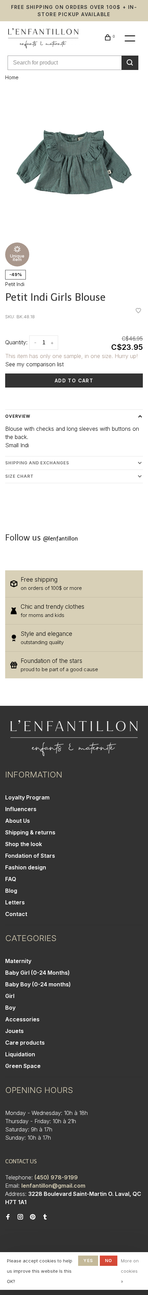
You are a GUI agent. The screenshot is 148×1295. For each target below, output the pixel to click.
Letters (15, 902)
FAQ (10, 879)
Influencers (20, 809)
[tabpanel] (74, 161)
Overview (17, 416)
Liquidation (20, 1054)
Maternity (18, 961)
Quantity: (16, 342)
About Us (17, 820)
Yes (88, 1260)
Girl (9, 996)
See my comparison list (34, 364)
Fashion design (25, 867)
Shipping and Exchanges (37, 462)
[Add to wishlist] (138, 311)
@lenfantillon (60, 538)
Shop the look (23, 844)
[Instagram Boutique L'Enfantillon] (20, 1217)
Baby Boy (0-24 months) (38, 984)
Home (12, 77)
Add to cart (74, 380)
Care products (25, 1042)
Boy (10, 1007)
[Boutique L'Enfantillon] (74, 738)
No (108, 1260)
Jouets (14, 1030)
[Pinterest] (32, 1217)
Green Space (23, 1065)
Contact (16, 914)
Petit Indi (14, 284)
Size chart (19, 476)
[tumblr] (45, 1217)
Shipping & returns (30, 832)
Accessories (22, 1019)
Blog (11, 890)
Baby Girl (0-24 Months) (37, 972)
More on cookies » (130, 1271)
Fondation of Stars (30, 855)
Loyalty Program (27, 797)
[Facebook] (8, 1217)
